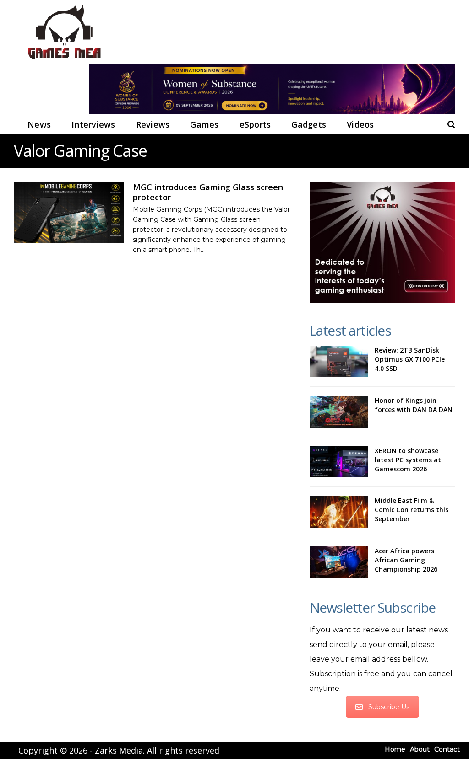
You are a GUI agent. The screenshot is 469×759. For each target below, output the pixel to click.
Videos (360, 124)
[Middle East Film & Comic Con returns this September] (339, 512)
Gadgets (308, 124)
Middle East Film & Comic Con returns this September (411, 509)
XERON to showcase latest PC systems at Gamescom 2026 (408, 459)
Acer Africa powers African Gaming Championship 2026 (406, 559)
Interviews (93, 124)
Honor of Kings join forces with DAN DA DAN (414, 405)
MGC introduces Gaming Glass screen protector (208, 192)
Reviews (153, 124)
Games (204, 124)
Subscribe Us (388, 707)
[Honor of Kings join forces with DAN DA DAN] (339, 412)
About (420, 749)
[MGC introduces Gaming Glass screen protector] (69, 213)
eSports (255, 124)
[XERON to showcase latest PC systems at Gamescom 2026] (339, 462)
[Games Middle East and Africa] (64, 59)
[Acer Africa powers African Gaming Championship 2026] (339, 562)
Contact (447, 749)
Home (395, 749)
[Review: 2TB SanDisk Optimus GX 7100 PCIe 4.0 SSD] (339, 361)
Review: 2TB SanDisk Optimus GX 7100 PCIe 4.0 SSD (410, 359)
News (39, 124)
